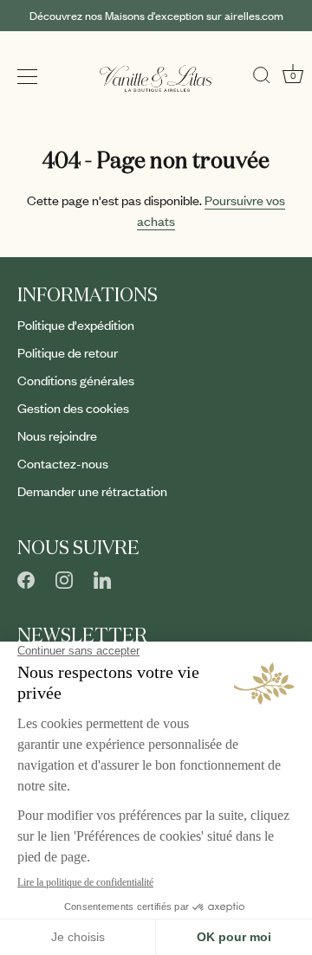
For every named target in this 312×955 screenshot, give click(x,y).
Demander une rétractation (92, 491)
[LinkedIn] (102, 577)
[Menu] (28, 77)
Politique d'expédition (75, 324)
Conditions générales (75, 380)
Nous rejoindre (57, 435)
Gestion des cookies (73, 407)
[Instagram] (64, 577)
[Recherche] (261, 71)
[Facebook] (26, 577)
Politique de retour (67, 352)
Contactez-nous (62, 463)
